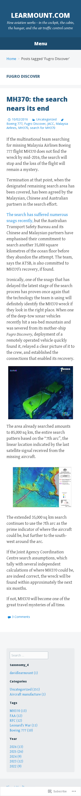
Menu (40, 44)
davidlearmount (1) (24, 673)
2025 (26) (16, 752)
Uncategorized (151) (25, 689)
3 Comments (21, 617)
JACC (50, 124)
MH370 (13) (18, 711)
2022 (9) (15, 766)
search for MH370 (42, 128)
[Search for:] (29, 655)
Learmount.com (40, 15)
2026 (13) (16, 747)
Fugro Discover (35, 124)
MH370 (23, 128)
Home (11, 58)
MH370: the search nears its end (37, 104)
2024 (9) (15, 757)
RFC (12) (16, 721)
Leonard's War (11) (23, 725)
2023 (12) (16, 761)
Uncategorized (46, 119)
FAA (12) (16, 716)
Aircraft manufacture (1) (28, 694)
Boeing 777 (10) (21, 730)
